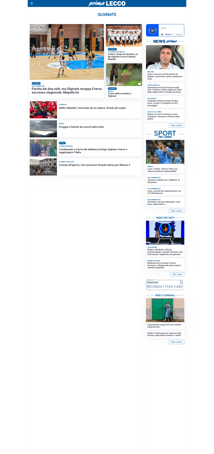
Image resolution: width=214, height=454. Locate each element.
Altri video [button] (177, 274)
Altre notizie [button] (176, 125)
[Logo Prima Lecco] (107, 3)
